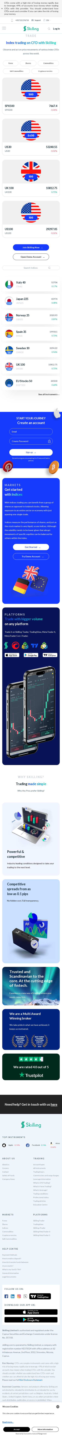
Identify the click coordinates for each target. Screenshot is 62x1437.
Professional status (41, 1197)
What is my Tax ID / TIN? (11, 1269)
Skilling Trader (39, 1221)
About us (5, 1164)
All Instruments (39, 1168)
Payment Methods (9, 1255)
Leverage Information (42, 1179)
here (54, 1104)
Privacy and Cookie (43, 458)
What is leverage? (40, 1190)
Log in (56, 28)
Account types (39, 1164)
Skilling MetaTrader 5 (41, 1235)
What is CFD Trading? (41, 1183)
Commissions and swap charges (46, 1175)
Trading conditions (40, 1194)
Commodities (48, 63)
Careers (5, 1168)
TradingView (38, 1224)
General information (10, 1273)
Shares (28, 63)
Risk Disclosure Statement (30, 1380)
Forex (10, 63)
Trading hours (38, 1172)
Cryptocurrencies (45, 71)
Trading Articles (39, 1201)
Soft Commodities (16, 71)
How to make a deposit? (11, 1258)
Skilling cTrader (39, 1228)
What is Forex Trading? (42, 1186)
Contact (5, 1172)
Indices (5, 1228)
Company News (8, 1179)
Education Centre (40, 1205)
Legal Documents (9, 1277)
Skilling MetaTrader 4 (41, 1231)
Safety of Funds (8, 1175)
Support (37, 20)
